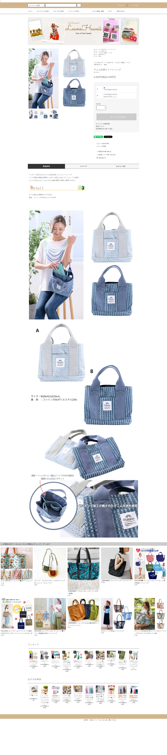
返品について (100, 126)
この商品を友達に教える (103, 151)
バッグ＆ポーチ (103, 49)
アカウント (121, 5)
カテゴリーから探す (43, 11)
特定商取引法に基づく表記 (104, 129)
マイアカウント (49, 720)
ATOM (8, 753)
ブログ (110, 11)
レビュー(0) (120, 166)
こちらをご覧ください (109, 720)
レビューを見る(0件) (102, 143)
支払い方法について (9, 724)
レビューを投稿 (101, 146)
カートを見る (48, 724)
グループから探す (58, 11)
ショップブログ (7, 748)
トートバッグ (111, 49)
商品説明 (46, 166)
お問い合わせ (120, 11)
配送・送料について (9, 728)
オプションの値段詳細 (103, 124)
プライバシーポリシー (10, 740)
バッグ (110, 52)
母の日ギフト (102, 54)
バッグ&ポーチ (102, 51)
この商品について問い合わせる (106, 154)
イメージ (83, 166)
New (100, 56)
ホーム (30, 11)
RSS (3, 753)
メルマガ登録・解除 (98, 11)
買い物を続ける (101, 158)
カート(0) (134, 5)
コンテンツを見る (73, 11)
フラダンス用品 (103, 52)
